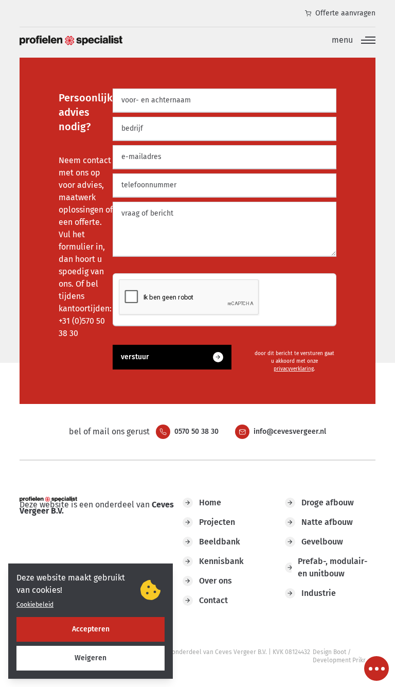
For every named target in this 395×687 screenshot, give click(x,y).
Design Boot (329, 652)
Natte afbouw (327, 522)
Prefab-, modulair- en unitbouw (332, 567)
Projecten (217, 522)
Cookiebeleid (34, 604)
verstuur (135, 357)
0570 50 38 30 (196, 431)
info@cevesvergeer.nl (290, 431)
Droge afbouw (327, 502)
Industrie (318, 593)
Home (210, 502)
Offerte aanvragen (345, 13)
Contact (213, 600)
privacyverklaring (294, 369)
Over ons (215, 581)
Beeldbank (219, 542)
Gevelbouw (322, 542)
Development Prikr (339, 660)
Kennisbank (221, 561)
